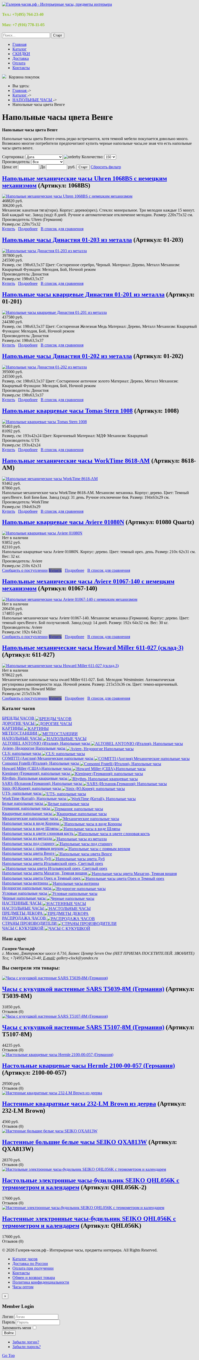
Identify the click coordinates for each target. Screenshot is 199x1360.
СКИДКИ (21, 54)
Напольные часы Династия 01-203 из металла (67, 239)
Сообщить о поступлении (25, 570)
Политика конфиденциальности (40, 1282)
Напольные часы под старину (29, 843)
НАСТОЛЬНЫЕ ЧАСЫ (23, 908)
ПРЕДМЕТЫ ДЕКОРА (23, 913)
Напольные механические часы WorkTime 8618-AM (76, 460)
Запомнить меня (16, 1328)
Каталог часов (25, 1259)
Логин (7, 1316)
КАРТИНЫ (13, 728)
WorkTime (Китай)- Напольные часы (34, 798)
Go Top (8, 1355)
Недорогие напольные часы (27, 888)
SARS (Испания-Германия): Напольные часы (42, 783)
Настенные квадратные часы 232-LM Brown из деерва (79, 1103)
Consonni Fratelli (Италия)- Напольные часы (41, 763)
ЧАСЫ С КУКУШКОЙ (23, 928)
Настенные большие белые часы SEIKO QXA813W (74, 1142)
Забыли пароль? (26, 1346)
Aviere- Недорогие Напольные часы (34, 748)
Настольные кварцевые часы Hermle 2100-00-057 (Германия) (88, 1065)
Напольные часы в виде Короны (31, 823)
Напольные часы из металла (27, 838)
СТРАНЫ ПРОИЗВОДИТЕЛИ (30, 923)
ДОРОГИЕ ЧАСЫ (18, 723)
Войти (8, 1333)
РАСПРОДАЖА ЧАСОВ (24, 918)
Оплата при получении (33, 1268)
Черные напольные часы (24, 898)
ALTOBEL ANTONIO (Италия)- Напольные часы (46, 743)
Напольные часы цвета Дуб (27, 858)
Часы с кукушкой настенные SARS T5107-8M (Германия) (83, 1027)
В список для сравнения (62, 229)
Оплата (18, 63)
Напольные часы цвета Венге (28, 853)
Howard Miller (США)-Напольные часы (37, 768)
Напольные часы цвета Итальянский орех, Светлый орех (52, 863)
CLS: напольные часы (22, 753)
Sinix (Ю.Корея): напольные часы (32, 788)
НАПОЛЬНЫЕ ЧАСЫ (22, 738)
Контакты (21, 68)
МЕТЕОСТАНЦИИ (20, 733)
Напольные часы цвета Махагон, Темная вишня (45, 873)
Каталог (19, 49)
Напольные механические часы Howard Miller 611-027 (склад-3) (92, 647)
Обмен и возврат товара (33, 1277)
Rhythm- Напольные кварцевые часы (35, 778)
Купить (8, 229)
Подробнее (28, 229)
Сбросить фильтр (106, 167)
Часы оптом (22, 1287)
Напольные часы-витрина (25, 883)
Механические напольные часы (30, 818)
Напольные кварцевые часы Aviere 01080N (63, 522)
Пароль (9, 1322)
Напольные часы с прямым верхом (33, 848)
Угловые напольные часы (25, 893)
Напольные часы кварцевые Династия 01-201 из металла (83, 294)
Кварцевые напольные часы (27, 813)
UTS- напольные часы (22, 793)
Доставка (20, 58)
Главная (19, 44)
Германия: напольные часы (26, 808)
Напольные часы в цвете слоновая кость (38, 833)
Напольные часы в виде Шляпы (31, 828)
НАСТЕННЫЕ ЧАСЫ (22, 903)
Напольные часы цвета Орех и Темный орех (42, 878)
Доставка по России (30, 1263)
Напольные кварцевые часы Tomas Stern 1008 (67, 410)
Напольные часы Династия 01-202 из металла (67, 356)
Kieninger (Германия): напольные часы (36, 773)
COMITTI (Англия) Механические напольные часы (48, 758)
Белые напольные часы (23, 803)
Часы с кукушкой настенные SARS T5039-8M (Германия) (83, 989)
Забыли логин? (25, 1342)
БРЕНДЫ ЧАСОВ (18, 718)
